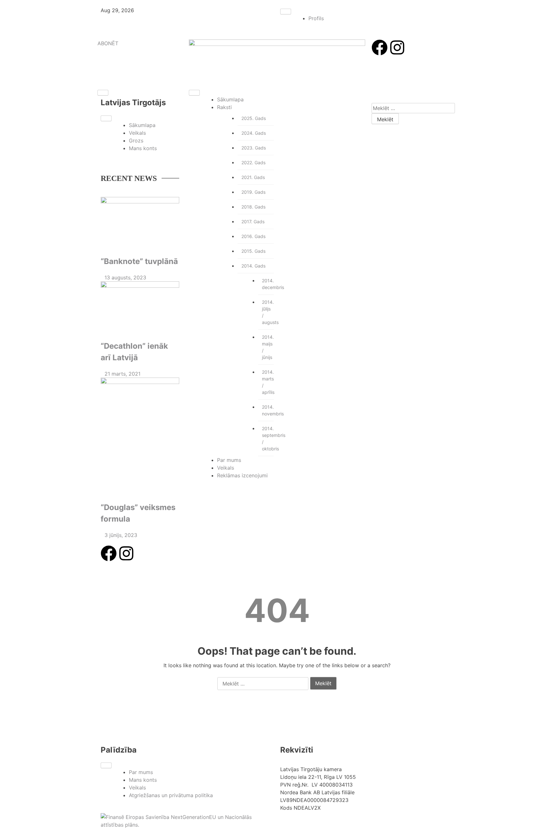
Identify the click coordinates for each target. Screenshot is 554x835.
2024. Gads (253, 133)
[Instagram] (397, 47)
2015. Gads (253, 251)
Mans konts (143, 148)
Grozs (136, 140)
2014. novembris (268, 410)
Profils (316, 18)
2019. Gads (253, 192)
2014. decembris (268, 284)
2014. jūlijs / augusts (268, 312)
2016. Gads (253, 236)
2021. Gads (253, 177)
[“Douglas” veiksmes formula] (140, 437)
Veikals (137, 133)
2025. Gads (253, 118)
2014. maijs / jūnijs (268, 347)
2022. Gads (253, 162)
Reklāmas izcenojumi (242, 475)
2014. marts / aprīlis (268, 382)
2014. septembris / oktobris (268, 438)
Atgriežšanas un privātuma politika (171, 795)
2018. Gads (253, 206)
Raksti (224, 107)
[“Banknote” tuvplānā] (140, 223)
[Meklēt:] (413, 108)
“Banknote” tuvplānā (139, 261)
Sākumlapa (142, 125)
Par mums (229, 460)
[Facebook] (380, 47)
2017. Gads (252, 221)
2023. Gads (253, 147)
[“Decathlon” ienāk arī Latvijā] (140, 307)
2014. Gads (253, 265)
